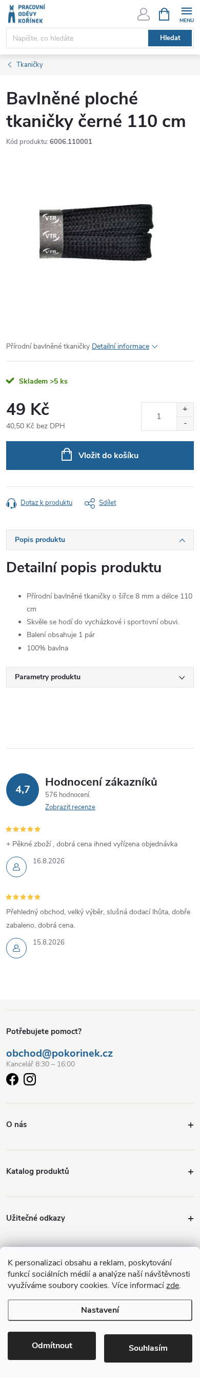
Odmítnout (52, 1345)
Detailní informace (120, 346)
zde (172, 1285)
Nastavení (100, 1310)
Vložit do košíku (108, 455)
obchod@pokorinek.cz (59, 1053)
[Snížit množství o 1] (184, 423)
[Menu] (186, 13)
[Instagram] (30, 1081)
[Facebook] (12, 1081)
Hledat (170, 38)
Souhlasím (148, 1348)
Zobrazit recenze (70, 807)
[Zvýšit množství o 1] (184, 409)
